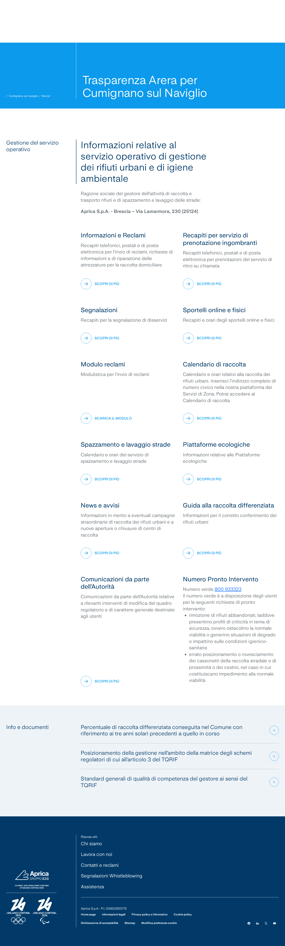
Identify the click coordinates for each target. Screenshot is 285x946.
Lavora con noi (96, 854)
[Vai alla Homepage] (31, 897)
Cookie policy (183, 914)
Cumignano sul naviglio (23, 95)
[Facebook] (249, 923)
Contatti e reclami (100, 865)
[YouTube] (274, 923)
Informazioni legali (113, 914)
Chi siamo (91, 843)
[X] (266, 923)
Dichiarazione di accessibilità (99, 922)
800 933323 (228, 589)
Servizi (46, 95)
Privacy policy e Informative (150, 914)
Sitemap (129, 922)
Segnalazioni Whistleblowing (111, 876)
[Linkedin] (257, 923)
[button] (180, 730)
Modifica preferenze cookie (159, 922)
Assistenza (92, 886)
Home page (88, 914)
